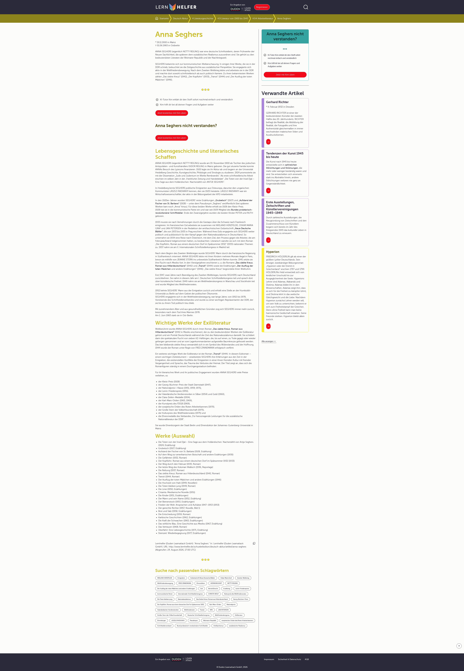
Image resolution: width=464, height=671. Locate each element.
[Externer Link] (232, 161)
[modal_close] (261, 137)
